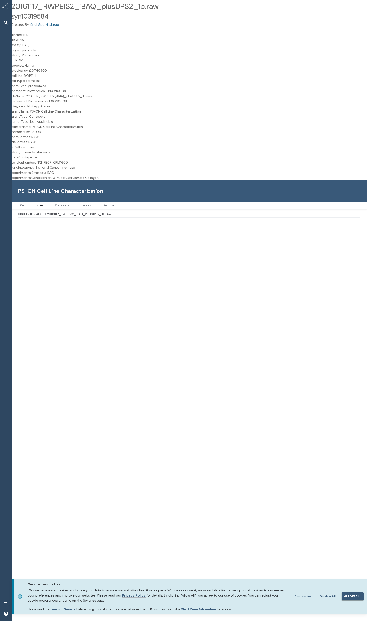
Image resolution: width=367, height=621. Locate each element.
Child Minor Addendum (198, 609)
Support (314, 191)
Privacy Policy (134, 595)
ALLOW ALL (352, 596)
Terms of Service (63, 609)
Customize (302, 596)
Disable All (328, 596)
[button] (6, 22)
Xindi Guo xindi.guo (44, 24)
